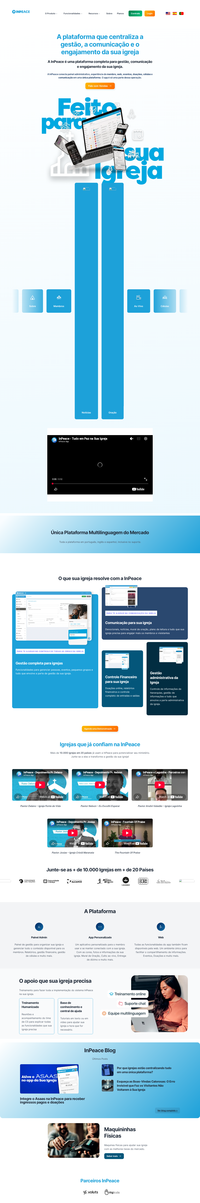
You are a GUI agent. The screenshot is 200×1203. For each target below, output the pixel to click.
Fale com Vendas (98, 85)
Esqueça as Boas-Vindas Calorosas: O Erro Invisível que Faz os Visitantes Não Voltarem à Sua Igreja (146, 1085)
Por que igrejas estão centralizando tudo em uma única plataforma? (144, 1070)
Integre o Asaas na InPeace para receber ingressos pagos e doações (52, 1100)
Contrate (135, 13)
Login (150, 13)
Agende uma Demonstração (98, 728)
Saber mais (112, 1156)
